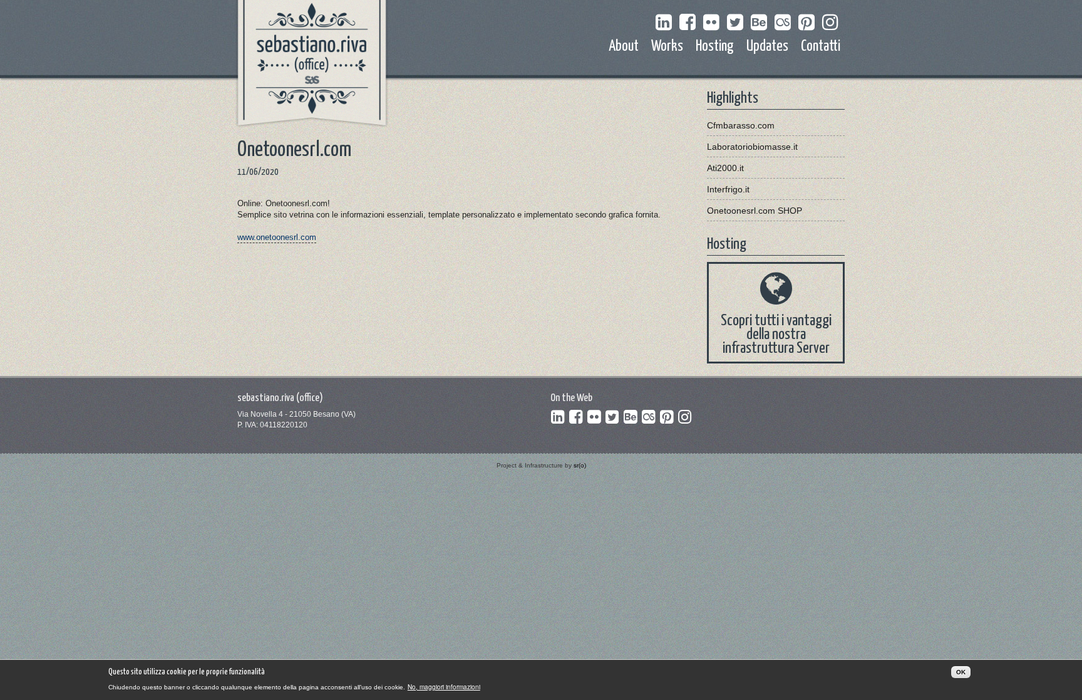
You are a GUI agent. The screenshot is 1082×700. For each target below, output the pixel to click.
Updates (767, 46)
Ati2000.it (725, 168)
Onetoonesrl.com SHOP (754, 211)
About (624, 46)
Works (667, 46)
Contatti (820, 46)
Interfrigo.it (728, 189)
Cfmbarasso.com (741, 125)
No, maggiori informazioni (444, 686)
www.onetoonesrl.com (276, 237)
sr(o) (580, 465)
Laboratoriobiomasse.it (752, 147)
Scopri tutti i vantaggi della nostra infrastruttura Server (776, 334)
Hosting (715, 46)
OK (961, 672)
